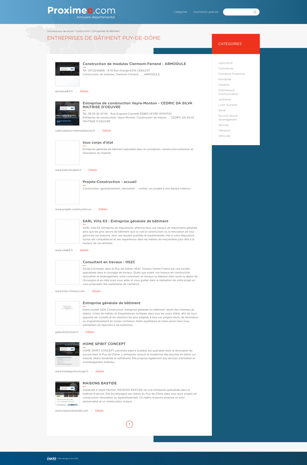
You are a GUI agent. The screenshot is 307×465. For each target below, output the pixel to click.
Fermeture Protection (231, 74)
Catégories (180, 12)
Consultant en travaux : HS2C (109, 262)
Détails (84, 91)
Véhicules (224, 136)
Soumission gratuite (205, 12)
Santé (221, 110)
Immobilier (225, 79)
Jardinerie (224, 99)
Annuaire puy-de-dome (60, 31)
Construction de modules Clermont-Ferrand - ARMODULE (134, 64)
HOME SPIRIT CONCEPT (104, 344)
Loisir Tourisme (227, 105)
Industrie (223, 85)
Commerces (225, 68)
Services (223, 125)
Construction (82, 31)
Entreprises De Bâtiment (106, 31)
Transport (224, 130)
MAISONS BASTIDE (100, 383)
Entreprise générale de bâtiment (111, 303)
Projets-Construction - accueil (110, 182)
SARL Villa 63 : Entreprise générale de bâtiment (125, 221)
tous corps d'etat (98, 142)
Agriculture (225, 63)
